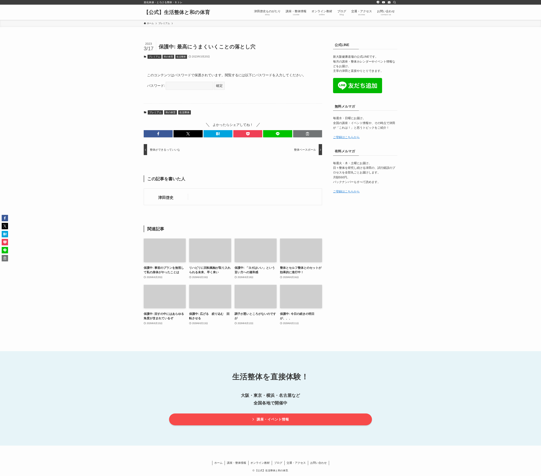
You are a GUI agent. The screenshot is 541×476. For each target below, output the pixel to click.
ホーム (218, 462)
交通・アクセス (296, 462)
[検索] (394, 2)
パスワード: (156, 85)
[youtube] (383, 2)
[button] (158, 133)
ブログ (278, 462)
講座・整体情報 (236, 462)
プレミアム (154, 56)
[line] (378, 2)
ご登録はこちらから (346, 137)
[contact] (389, 2)
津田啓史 (166, 197)
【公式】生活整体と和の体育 (177, 12)
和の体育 (168, 56)
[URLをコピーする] (307, 133)
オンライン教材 (260, 462)
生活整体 (181, 56)
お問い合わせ (318, 462)
